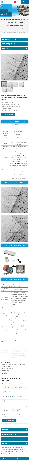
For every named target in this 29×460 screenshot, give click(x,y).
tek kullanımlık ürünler (15, 163)
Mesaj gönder (9, 420)
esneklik (24, 155)
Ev (3, 28)
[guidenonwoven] (2, 373)
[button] (13, 15)
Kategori (7, 28)
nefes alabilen (17, 159)
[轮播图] (14, 10)
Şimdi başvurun (8, 114)
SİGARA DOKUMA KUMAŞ (16, 28)
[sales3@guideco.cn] (5, 373)
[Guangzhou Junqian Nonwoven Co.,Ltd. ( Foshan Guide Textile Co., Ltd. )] (2, 2)
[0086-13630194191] (7, 373)
